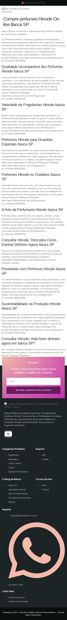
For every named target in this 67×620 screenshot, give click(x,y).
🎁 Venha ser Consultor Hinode (33, 3)
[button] (45, 10)
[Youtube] (8, 434)
